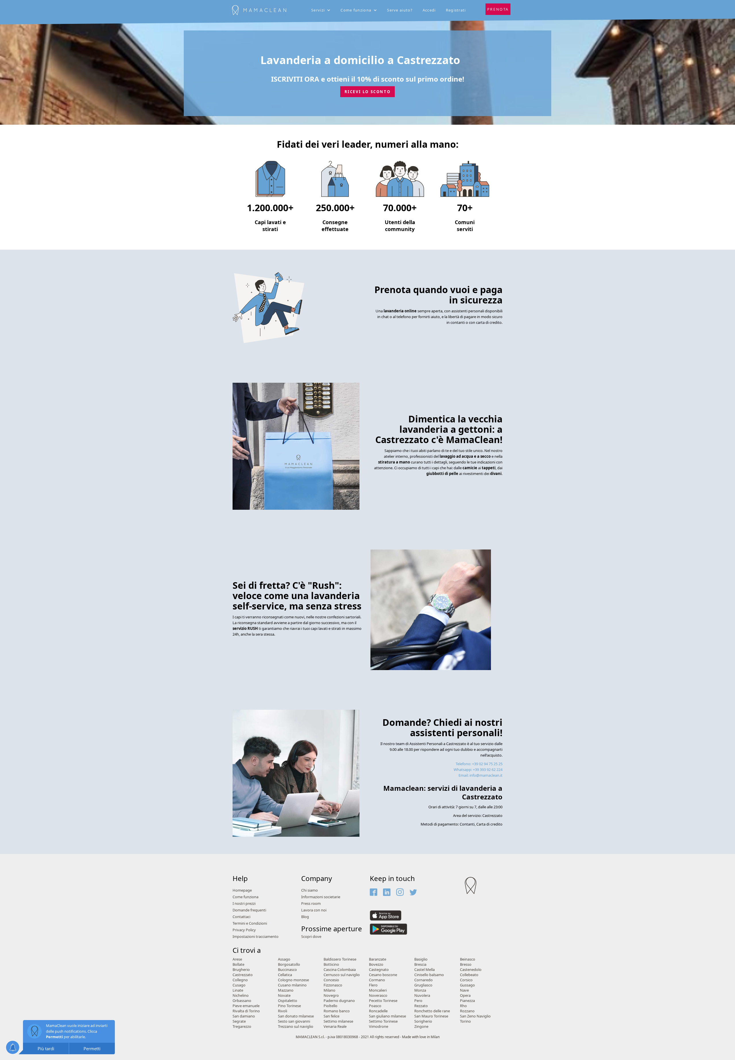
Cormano (377, 980)
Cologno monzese (293, 980)
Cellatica (285, 975)
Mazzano (285, 990)
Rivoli (282, 1011)
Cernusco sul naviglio (342, 975)
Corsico (466, 980)
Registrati (456, 10)
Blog (305, 917)
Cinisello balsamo (429, 975)
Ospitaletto (287, 1001)
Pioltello (330, 1006)
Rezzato (421, 1006)
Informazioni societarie (320, 897)
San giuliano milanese (387, 1016)
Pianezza (467, 1001)
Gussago (467, 985)
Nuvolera (422, 995)
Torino (465, 1021)
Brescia (420, 964)
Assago (284, 959)
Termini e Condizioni (250, 923)
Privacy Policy (244, 930)
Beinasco (467, 959)
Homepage (242, 890)
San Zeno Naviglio (475, 1016)
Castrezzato (243, 975)
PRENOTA (498, 9)
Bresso (465, 964)
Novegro (331, 995)
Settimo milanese (338, 1021)
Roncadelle (378, 1011)
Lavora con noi (313, 910)
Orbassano (242, 1001)
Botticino (331, 964)
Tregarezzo (242, 1026)
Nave (464, 990)
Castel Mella (424, 969)
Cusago (239, 985)
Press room (311, 903)
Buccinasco (287, 969)
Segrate (239, 1021)
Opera (465, 995)
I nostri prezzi (244, 903)
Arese (237, 959)
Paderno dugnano (339, 1001)
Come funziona (245, 897)
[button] (321, 10)
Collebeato (469, 975)
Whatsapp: (478, 769)
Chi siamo (309, 890)
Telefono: (479, 763)
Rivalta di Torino (246, 1011)
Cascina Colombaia (340, 969)
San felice (331, 1016)
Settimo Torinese (383, 1021)
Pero (418, 1001)
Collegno (240, 980)
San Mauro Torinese (431, 1016)
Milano (329, 990)
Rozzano (467, 1011)
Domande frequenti (249, 910)
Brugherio (241, 969)
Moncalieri (378, 990)
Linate (238, 990)
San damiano (244, 1016)
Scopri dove (311, 936)
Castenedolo (470, 969)
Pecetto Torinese (383, 1001)
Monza (420, 990)
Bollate (238, 964)
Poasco (375, 1006)
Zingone (421, 1026)
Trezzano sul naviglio (295, 1026)
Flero (373, 985)
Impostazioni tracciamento (255, 936)
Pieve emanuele (246, 1006)
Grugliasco (423, 985)
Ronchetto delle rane (432, 1011)
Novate (284, 995)
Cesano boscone (383, 975)
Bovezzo (376, 964)
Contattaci (241, 917)
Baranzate (377, 959)
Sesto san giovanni (294, 1021)
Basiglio (421, 959)
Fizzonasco (333, 985)
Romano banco (337, 1011)
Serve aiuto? (400, 10)
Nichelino (241, 995)
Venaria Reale (335, 1026)
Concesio (331, 980)
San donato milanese (296, 1016)
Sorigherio (423, 1021)
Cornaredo (423, 980)
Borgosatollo (289, 964)
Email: (480, 775)
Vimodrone (378, 1026)
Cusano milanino (292, 985)
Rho (463, 1006)
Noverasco (378, 995)
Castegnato (379, 969)
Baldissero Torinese (340, 959)
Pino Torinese (289, 1006)
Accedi (429, 10)
